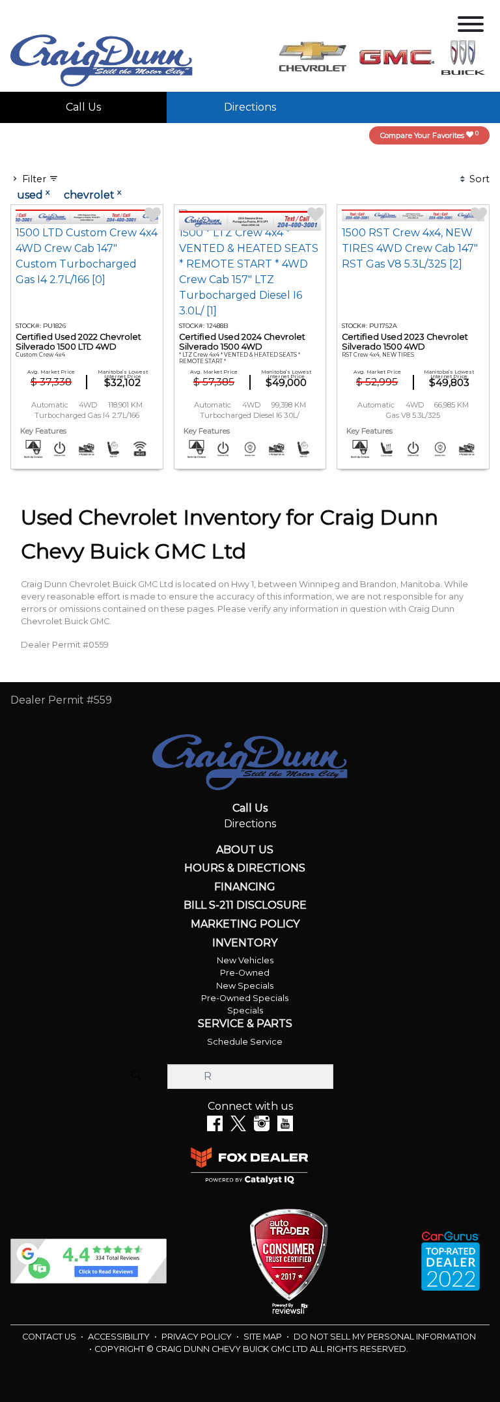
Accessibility (120, 1336)
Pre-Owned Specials (244, 998)
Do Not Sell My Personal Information (385, 1336)
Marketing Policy (245, 924)
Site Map (263, 1336)
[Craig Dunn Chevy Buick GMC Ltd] (101, 59)
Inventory (244, 943)
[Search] (136, 1076)
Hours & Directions (244, 868)
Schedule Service (245, 1042)
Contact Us (50, 1336)
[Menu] (470, 26)
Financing (244, 887)
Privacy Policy (197, 1336)
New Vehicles (245, 960)
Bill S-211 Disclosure (245, 905)
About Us (244, 850)
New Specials (244, 986)
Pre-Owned (245, 973)
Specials (245, 1010)
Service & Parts (245, 1024)
